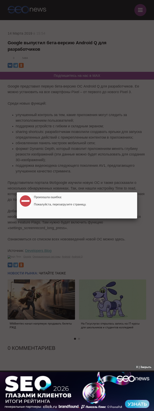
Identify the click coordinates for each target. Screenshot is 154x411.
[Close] (137, 192)
